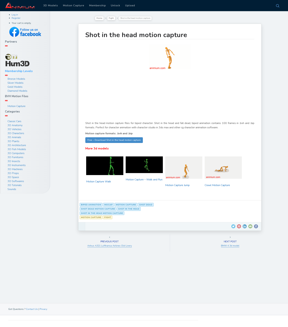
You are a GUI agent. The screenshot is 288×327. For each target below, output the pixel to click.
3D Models (50, 5)
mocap (108, 204)
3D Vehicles (15, 129)
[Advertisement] (169, 97)
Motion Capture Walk (98, 181)
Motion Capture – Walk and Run (144, 179)
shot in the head (128, 209)
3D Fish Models (17, 149)
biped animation (91, 204)
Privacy (43, 309)
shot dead (145, 204)
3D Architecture (17, 145)
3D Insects (14, 161)
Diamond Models (17, 91)
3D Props (13, 173)
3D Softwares (16, 181)
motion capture (126, 204)
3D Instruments (17, 165)
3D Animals (14, 137)
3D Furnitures (15, 157)
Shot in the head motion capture (136, 34)
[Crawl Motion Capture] (223, 169)
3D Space (13, 177)
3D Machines (15, 169)
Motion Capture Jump (177, 185)
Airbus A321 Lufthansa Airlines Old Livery (109, 245)
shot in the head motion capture (102, 213)
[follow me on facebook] (25, 31)
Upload (130, 5)
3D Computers (16, 153)
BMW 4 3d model (230, 245)
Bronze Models (16, 79)
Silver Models (16, 83)
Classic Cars (14, 121)
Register (16, 18)
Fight (111, 18)
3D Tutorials (15, 185)
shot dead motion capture (98, 209)
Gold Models (15, 87)
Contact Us (32, 309)
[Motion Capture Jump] (183, 169)
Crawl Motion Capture (217, 185)
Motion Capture (73, 5)
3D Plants (13, 141)
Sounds (12, 189)
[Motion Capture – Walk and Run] (144, 166)
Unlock (115, 5)
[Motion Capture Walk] (104, 167)
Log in (15, 14)
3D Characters (16, 133)
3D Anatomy (15, 125)
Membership (97, 5)
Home (99, 18)
